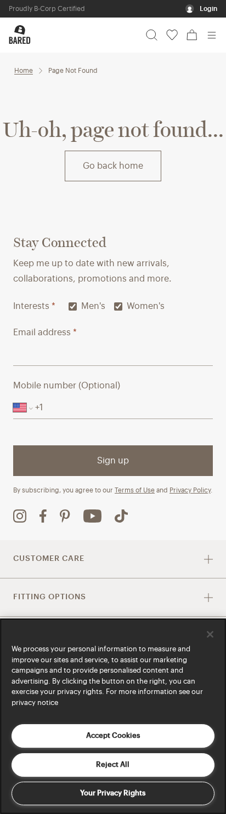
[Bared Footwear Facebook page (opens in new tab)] (43, 516)
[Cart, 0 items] (192, 35)
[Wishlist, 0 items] (172, 35)
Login (208, 8)
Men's (93, 306)
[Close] (210, 634)
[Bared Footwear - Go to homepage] (20, 34)
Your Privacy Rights (112, 792)
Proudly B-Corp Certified (47, 8)
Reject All (112, 764)
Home (23, 70)
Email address (45, 332)
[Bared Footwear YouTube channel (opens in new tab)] (92, 516)
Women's (146, 306)
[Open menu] (211, 35)
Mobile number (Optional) (66, 385)
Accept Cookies (113, 735)
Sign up (113, 460)
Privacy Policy (190, 490)
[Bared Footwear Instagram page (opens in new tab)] (19, 516)
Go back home (113, 166)
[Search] (151, 35)
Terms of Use (135, 490)
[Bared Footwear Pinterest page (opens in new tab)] (65, 516)
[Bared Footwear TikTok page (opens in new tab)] (121, 516)
